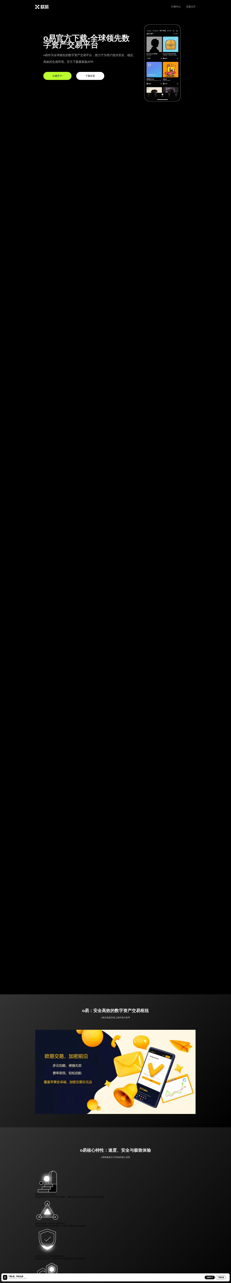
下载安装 (221, 1277)
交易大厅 (191, 6)
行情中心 (176, 6)
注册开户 (210, 1277)
